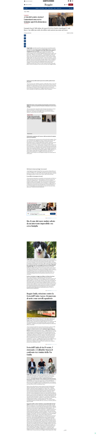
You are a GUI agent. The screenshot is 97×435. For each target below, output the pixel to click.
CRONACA (37, 8)
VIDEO (55, 8)
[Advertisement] (34, 40)
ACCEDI (67, 4)
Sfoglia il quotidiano (29, 4)
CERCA (72, 8)
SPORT (46, 8)
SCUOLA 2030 (59, 8)
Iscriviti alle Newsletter (29, 1)
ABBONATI (70, 4)
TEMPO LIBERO (50, 8)
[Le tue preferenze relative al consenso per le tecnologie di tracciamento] (95, 433)
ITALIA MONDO (42, 8)
